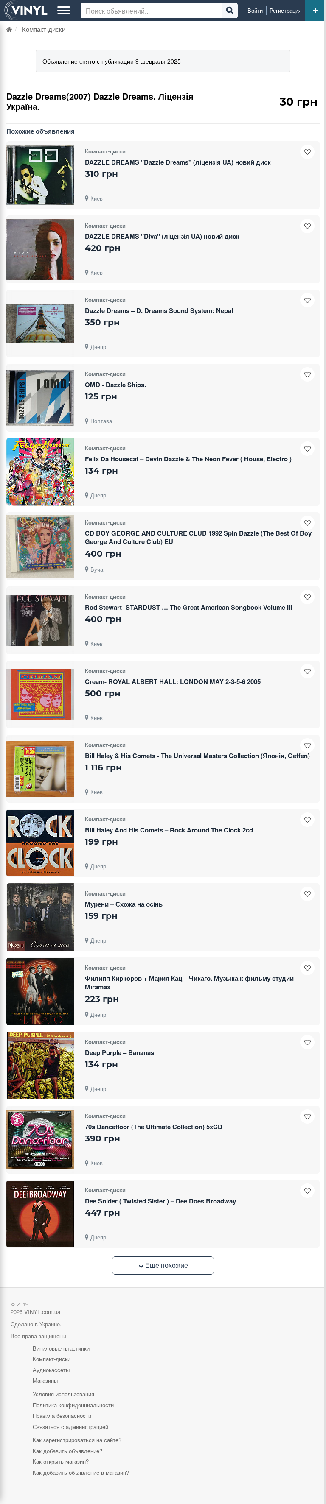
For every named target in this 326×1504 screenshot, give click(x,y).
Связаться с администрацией (70, 1427)
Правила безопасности (62, 1416)
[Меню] (63, 10)
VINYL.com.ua (42, 1312)
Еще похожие (165, 1265)
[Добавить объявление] (315, 10)
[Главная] (9, 29)
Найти (230, 10)
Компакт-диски (51, 1359)
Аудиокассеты (51, 1370)
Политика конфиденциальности (73, 1405)
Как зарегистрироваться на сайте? (77, 1440)
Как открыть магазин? (61, 1461)
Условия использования (63, 1394)
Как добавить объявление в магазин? (81, 1472)
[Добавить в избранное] (307, 152)
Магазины (45, 1380)
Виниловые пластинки (61, 1348)
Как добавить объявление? (67, 1451)
